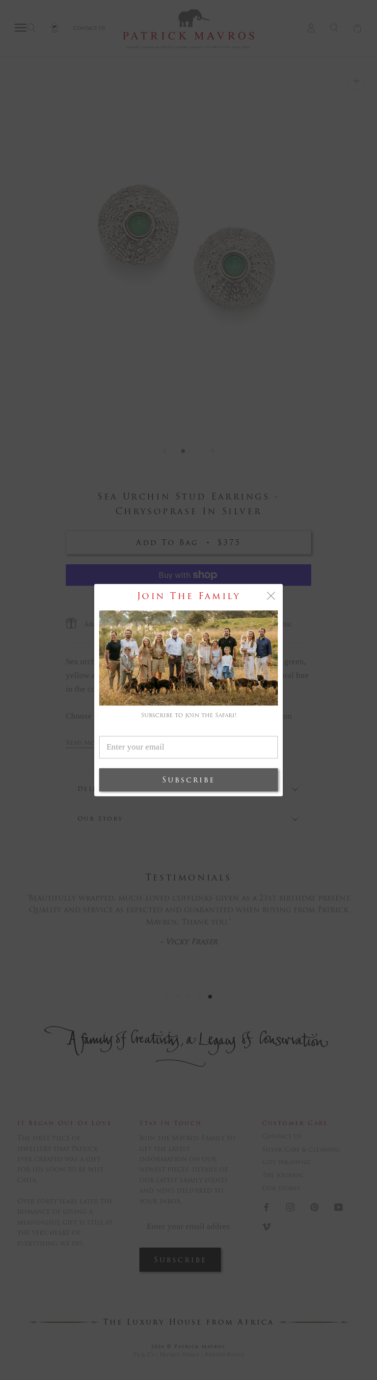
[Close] (271, 595)
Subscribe (188, 779)
